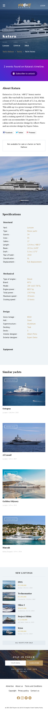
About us (19, 686)
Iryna (20, 628)
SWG (20, 582)
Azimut (20, 588)
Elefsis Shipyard (7, 551)
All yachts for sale (24, 643)
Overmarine (22, 599)
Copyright (12, 690)
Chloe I (21, 605)
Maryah (6, 547)
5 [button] (25, 200)
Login (42, 6)
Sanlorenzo (21, 611)
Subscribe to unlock (25, 73)
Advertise (10, 686)
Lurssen (6, 45)
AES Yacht (21, 622)
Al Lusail (7, 455)
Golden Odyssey (10, 501)
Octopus (7, 408)
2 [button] (21, 200)
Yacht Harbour (24, 6)
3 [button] (22, 200)
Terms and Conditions (33, 686)
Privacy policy (23, 690)
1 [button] (20, 200)
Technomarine (25, 593)
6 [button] (26, 200)
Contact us (35, 690)
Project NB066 (24, 616)
